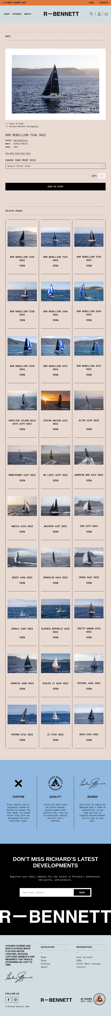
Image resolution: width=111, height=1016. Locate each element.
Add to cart (55, 186)
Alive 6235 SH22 (89, 420)
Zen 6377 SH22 (89, 525)
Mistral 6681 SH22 (88, 683)
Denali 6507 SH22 (22, 628)
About (27, 14)
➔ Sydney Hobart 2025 (14, 3)
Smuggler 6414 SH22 (55, 577)
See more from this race (17, 153)
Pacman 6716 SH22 (22, 734)
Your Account (84, 957)
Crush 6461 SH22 (89, 577)
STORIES (16, 14)
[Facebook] (8, 1000)
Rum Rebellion (21, 140)
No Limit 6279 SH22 (55, 474)
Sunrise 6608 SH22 (22, 683)
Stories (45, 963)
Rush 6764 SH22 (88, 734)
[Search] (91, 14)
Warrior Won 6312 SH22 (89, 474)
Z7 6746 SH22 (55, 734)
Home (43, 957)
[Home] (61, 14)
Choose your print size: (21, 160)
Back (7, 36)
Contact (103, 3)
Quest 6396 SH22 (22, 577)
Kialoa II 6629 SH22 (55, 683)
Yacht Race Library (88, 963)
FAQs (91, 3)
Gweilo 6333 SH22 (22, 526)
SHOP (7, 14)
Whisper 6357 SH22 (55, 526)
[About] (93, 1000)
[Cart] (106, 14)
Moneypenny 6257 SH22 (22, 474)
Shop (43, 960)
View (22, 265)
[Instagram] (15, 1000)
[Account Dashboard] (99, 14)
